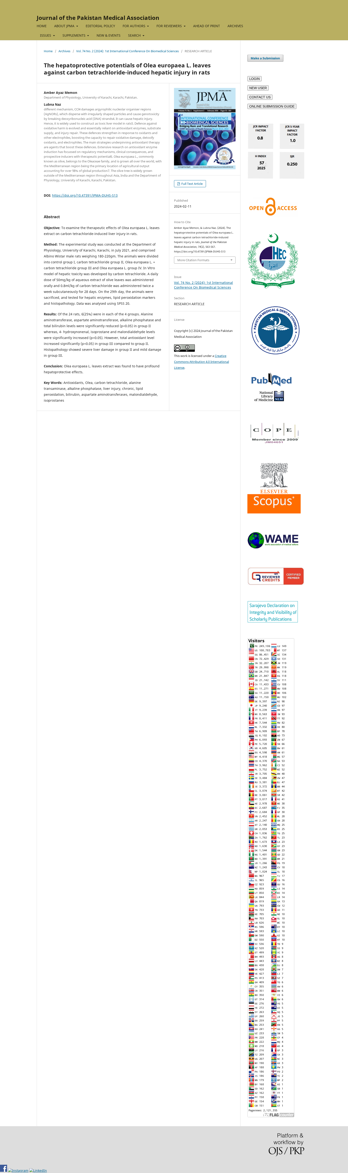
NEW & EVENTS (108, 35)
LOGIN (254, 79)
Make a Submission (265, 58)
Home (48, 51)
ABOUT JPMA (64, 26)
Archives (64, 51)
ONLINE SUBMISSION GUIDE (271, 106)
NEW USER (258, 88)
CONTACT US (260, 97)
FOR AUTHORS (134, 26)
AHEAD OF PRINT (206, 26)
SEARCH (135, 35)
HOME (42, 26)
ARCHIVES (235, 26)
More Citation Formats (193, 260)
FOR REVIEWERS (169, 26)
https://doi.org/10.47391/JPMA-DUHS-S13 (85, 195)
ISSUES (46, 35)
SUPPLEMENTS (74, 35)
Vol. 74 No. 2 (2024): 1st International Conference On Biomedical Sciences (127, 51)
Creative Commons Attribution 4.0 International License (201, 362)
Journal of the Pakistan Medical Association (98, 18)
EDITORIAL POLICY (100, 26)
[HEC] (273, 287)
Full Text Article (192, 184)
